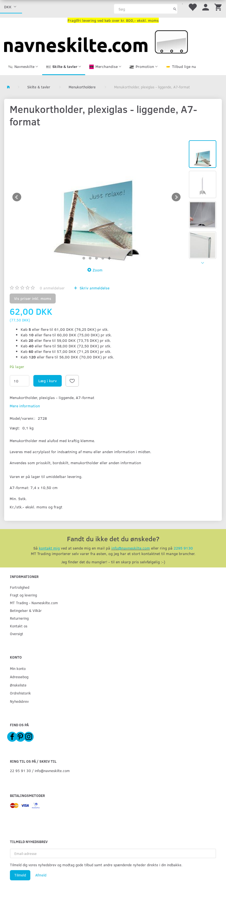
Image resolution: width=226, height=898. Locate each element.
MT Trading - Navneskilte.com (34, 602)
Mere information (25, 405)
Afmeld (40, 875)
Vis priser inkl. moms (32, 298)
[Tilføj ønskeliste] (72, 381)
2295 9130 (183, 548)
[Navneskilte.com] (96, 41)
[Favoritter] (192, 7)
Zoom (98, 270)
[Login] (206, 7)
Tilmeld (20, 875)
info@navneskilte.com (130, 548)
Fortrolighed (19, 587)
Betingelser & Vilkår (26, 610)
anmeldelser (52, 287)
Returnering (19, 618)
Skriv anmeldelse (94, 287)
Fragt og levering (23, 595)
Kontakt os (18, 626)
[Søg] (174, 9)
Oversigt (16, 633)
